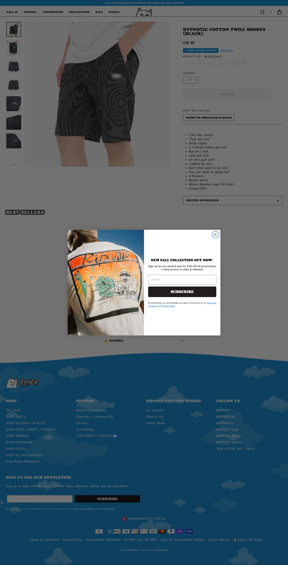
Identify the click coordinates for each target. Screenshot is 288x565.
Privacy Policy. (168, 306)
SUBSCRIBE (182, 292)
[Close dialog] (215, 234)
